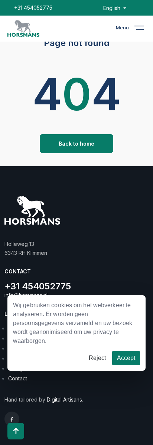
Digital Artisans (64, 399)
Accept (126, 358)
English (112, 8)
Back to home (76, 143)
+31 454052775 (33, 7)
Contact (17, 378)
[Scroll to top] (15, 431)
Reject (97, 358)
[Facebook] (11, 419)
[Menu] (143, 29)
